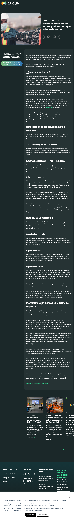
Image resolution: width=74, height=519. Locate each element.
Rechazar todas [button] (43, 514)
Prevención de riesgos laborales (37, 383)
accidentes (49, 107)
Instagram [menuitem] (6, 478)
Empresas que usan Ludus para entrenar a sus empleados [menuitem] (45, 478)
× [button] (69, 497)
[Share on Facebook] (44, 37)
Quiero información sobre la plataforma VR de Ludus (11, 63)
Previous (58, 449)
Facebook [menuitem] (6, 474)
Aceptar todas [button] (30, 514)
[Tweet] (49, 37)
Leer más (30, 437)
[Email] (58, 37)
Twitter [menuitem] (12, 478)
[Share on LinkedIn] (54, 37)
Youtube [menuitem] (5, 482)
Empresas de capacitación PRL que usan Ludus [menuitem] (45, 486)
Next (63, 449)
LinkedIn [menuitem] (13, 474)
